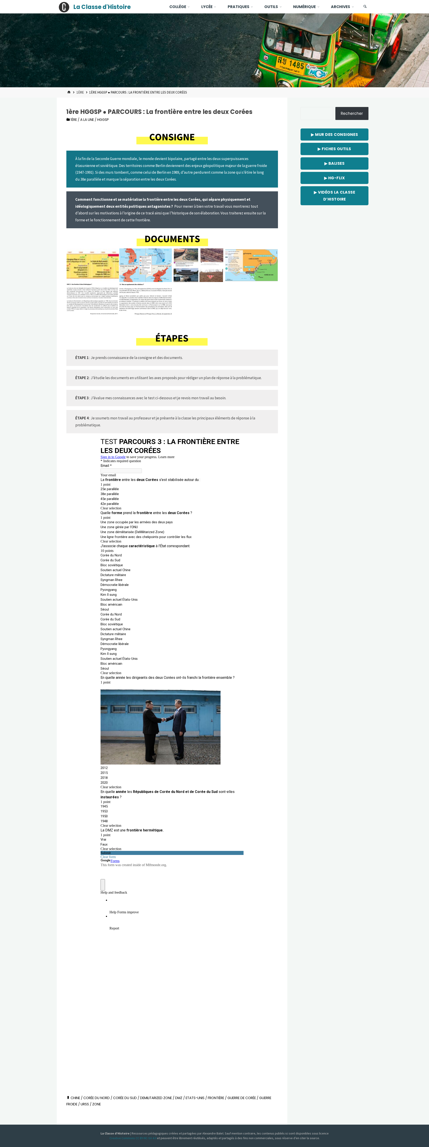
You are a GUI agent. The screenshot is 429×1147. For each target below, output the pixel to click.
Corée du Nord (96, 1098)
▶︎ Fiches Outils (334, 149)
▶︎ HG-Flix (334, 178)
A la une (87, 119)
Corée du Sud (125, 1098)
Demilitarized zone (156, 1098)
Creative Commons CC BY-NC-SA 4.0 (133, 1138)
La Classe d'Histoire (102, 7)
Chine (75, 1098)
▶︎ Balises (334, 163)
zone (96, 1104)
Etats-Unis (195, 1098)
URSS (85, 1104)
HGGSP (103, 119)
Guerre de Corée (241, 1098)
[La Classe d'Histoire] (64, 6)
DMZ (178, 1098)
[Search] (365, 6)
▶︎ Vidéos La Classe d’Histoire (334, 196)
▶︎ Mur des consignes (334, 134)
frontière (216, 1098)
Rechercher (352, 113)
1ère (80, 92)
